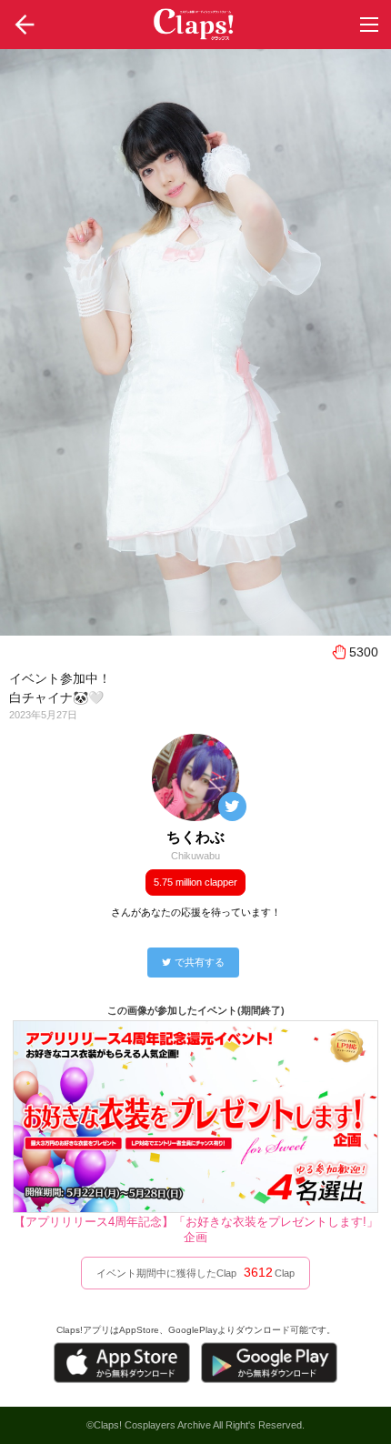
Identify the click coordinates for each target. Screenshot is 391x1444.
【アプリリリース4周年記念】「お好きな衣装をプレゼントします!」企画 (196, 1229)
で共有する (200, 962)
